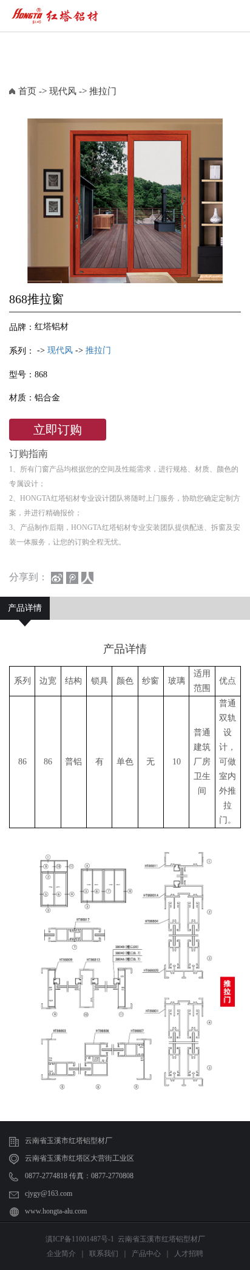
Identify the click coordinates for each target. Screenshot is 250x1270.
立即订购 (57, 429)
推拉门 (103, 91)
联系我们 (103, 1253)
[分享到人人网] (87, 578)
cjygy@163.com (48, 1193)
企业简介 (61, 1253)
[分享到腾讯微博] (72, 578)
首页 (27, 91)
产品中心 (146, 1253)
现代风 (62, 91)
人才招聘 (188, 1253)
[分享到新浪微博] (57, 578)
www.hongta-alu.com (56, 1211)
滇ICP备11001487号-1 (80, 1239)
